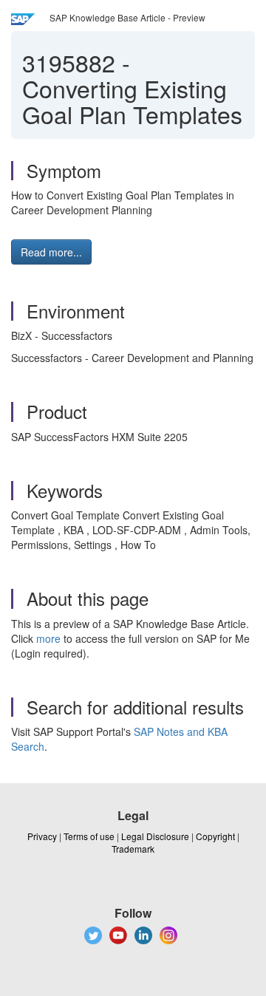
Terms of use (89, 836)
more (48, 638)
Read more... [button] (51, 252)
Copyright (215, 836)
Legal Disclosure (155, 836)
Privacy (42, 836)
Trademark (133, 848)
